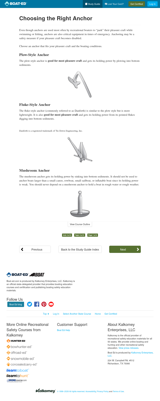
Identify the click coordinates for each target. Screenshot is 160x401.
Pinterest (43, 304)
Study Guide (93, 3)
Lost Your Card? (115, 3)
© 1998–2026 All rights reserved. (71, 391)
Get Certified (136, 3)
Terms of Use (118, 391)
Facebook (36, 304)
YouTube (51, 304)
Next (123, 249)
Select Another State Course (77, 313)
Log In (152, 3)
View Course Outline (80, 224)
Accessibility (90, 391)
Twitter (29, 304)
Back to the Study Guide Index (80, 249)
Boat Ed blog (15, 304)
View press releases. (129, 347)
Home (98, 313)
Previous (36, 249)
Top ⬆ (46, 313)
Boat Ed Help (63, 330)
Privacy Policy (103, 391)
